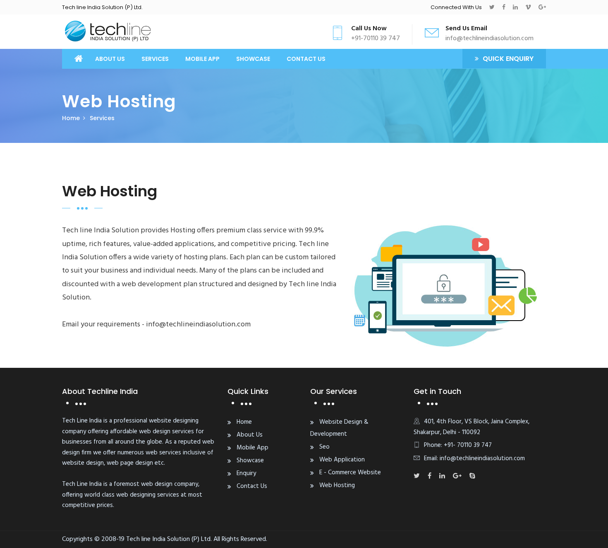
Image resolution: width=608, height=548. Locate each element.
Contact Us (306, 59)
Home (71, 118)
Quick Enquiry (508, 58)
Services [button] (155, 59)
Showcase (253, 59)
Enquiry (246, 473)
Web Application (342, 460)
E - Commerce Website (350, 473)
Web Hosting (337, 485)
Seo (324, 447)
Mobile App (202, 59)
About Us (110, 59)
